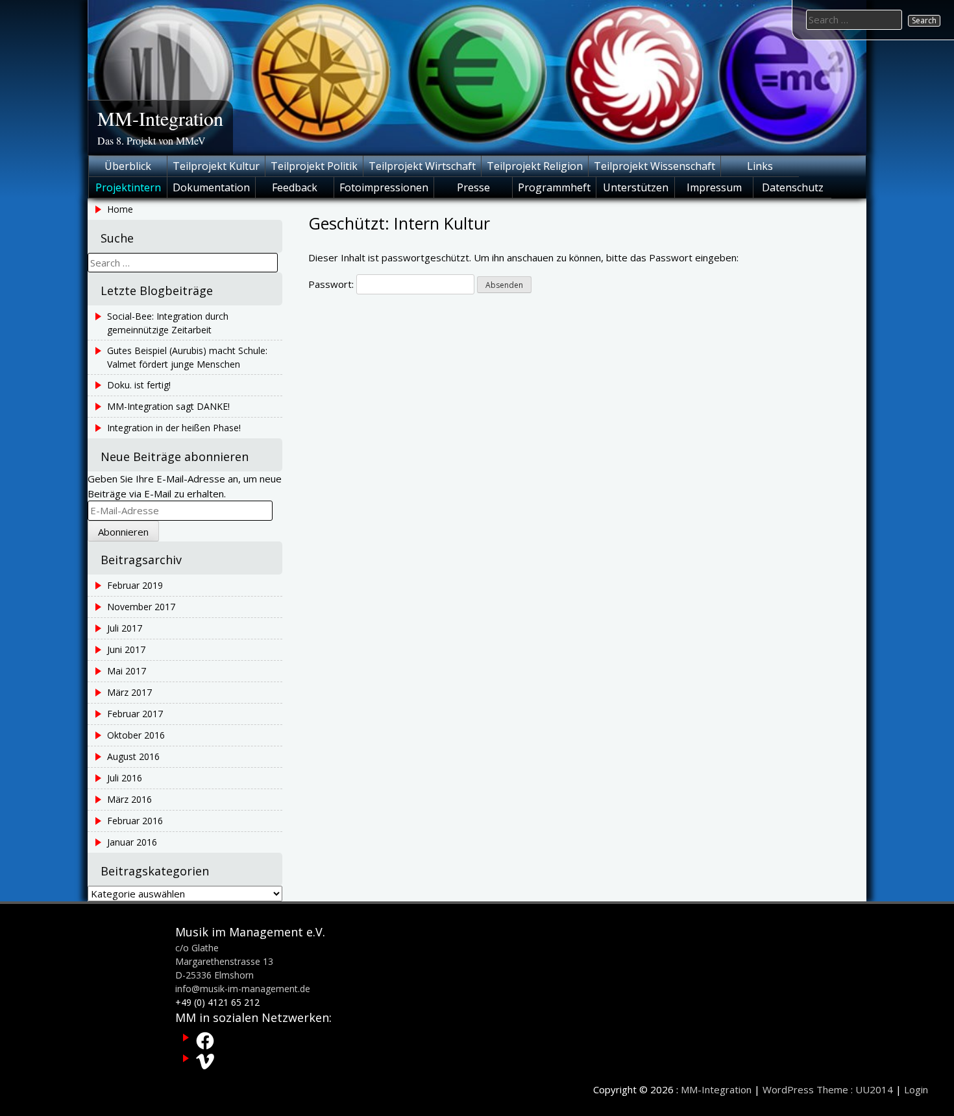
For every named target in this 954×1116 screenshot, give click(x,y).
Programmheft (554, 187)
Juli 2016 (124, 778)
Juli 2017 (124, 628)
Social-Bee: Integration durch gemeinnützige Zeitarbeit (167, 323)
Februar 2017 (135, 713)
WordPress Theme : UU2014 (828, 1089)
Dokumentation (211, 187)
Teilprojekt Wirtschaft (422, 166)
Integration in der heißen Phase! (174, 427)
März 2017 (129, 692)
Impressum (714, 187)
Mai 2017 (126, 671)
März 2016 (129, 799)
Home (120, 209)
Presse (473, 187)
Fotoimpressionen (383, 187)
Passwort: (332, 284)
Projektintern (128, 187)
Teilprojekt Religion (535, 166)
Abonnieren (123, 531)
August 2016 (133, 756)
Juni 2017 (126, 649)
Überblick (127, 166)
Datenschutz (793, 187)
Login (916, 1089)
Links (760, 166)
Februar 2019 (135, 585)
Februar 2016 (135, 820)
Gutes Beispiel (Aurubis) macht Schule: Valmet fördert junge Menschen (187, 357)
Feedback (294, 187)
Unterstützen (635, 187)
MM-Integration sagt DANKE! (168, 406)
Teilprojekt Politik (314, 166)
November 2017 (141, 606)
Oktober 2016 (136, 735)
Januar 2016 (132, 842)
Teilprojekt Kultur (216, 166)
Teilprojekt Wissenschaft (654, 166)
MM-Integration (160, 118)
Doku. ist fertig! (139, 385)
